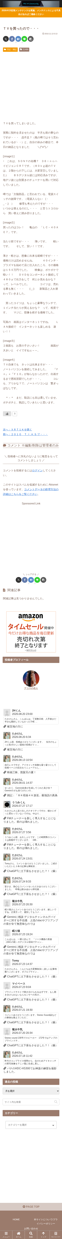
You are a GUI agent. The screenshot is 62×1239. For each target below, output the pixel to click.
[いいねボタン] (7, 413)
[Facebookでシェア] (12, 39)
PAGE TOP (32, 1206)
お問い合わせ (31, 1228)
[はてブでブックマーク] (18, 39)
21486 (25, 49)
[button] (31, 39)
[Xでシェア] (6, 39)
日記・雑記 (12, 49)
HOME (16, 1219)
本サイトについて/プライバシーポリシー (46, 1221)
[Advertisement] (31, 85)
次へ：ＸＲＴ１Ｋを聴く (17, 429)
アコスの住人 (31, 688)
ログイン (37, 470)
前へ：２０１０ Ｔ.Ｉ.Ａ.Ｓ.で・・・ (25, 434)
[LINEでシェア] (24, 39)
